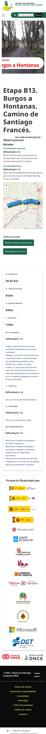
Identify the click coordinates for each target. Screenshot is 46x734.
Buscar (39, 15)
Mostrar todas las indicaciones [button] (18, 242)
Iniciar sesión (37, 674)
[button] (36, 202)
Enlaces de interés (23, 687)
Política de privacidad (23, 705)
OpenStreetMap (37, 228)
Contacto (23, 714)
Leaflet (27, 228)
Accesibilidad (23, 696)
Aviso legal (23, 700)
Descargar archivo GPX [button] (16, 251)
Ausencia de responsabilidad (23, 691)
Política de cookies (23, 709)
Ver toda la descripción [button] (27, 137)
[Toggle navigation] (3, 15)
